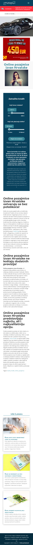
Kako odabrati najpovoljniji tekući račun (14, 511)
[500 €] (12, 113)
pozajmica (21, 370)
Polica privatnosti (24, 543)
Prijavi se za (16, 139)
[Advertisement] (16, 394)
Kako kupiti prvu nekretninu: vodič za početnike (14, 438)
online (16, 370)
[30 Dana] (9, 129)
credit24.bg (16, 231)
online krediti (12, 338)
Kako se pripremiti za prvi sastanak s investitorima (13, 475)
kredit (12, 370)
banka (9, 370)
